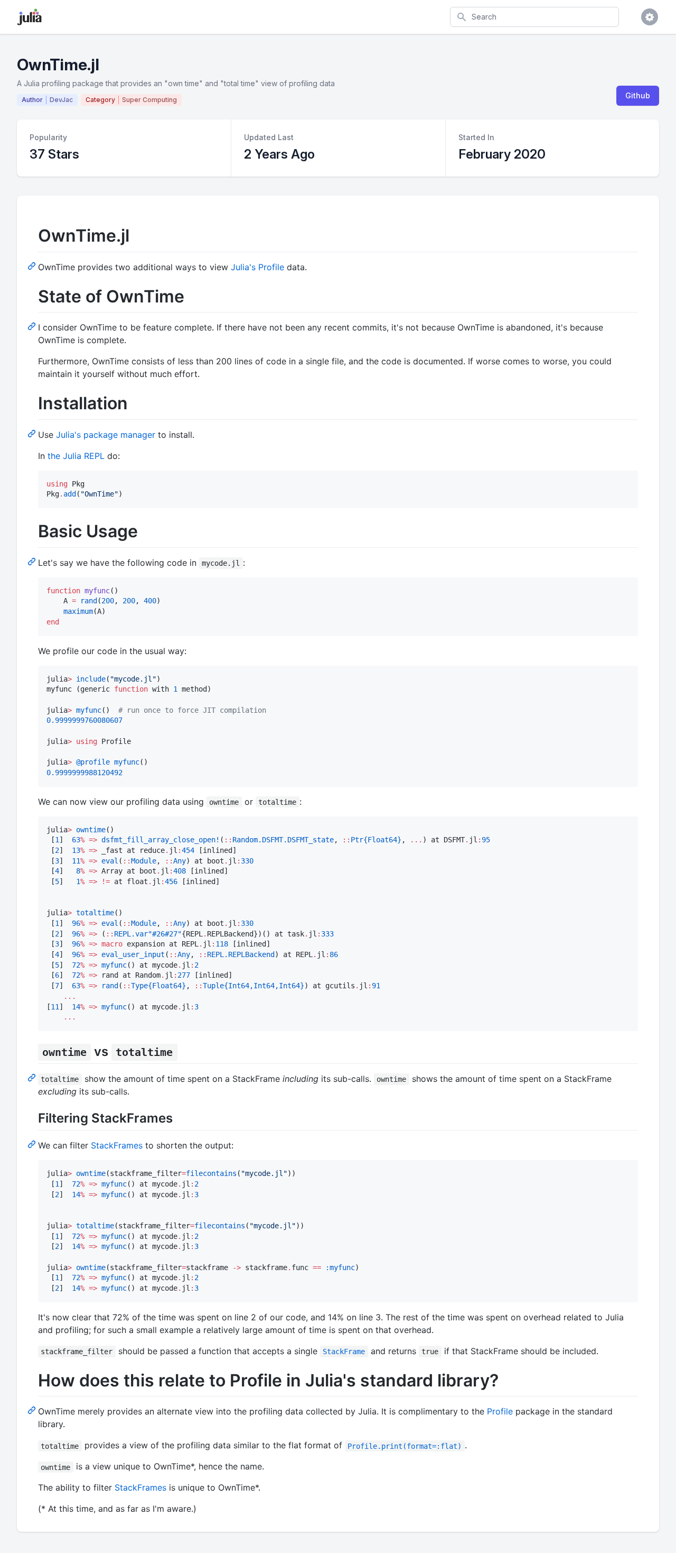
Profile (500, 1411)
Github (637, 95)
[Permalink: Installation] (32, 433)
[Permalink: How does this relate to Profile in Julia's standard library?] (32, 1409)
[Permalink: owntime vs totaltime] (32, 1077)
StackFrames (117, 1145)
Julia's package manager (105, 434)
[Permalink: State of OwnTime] (32, 325)
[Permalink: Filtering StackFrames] (32, 1143)
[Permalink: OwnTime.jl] (32, 265)
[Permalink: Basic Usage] (32, 561)
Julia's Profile (257, 267)
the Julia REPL (76, 456)
